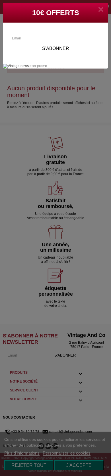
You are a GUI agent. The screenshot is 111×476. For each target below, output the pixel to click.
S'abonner (55, 48)
